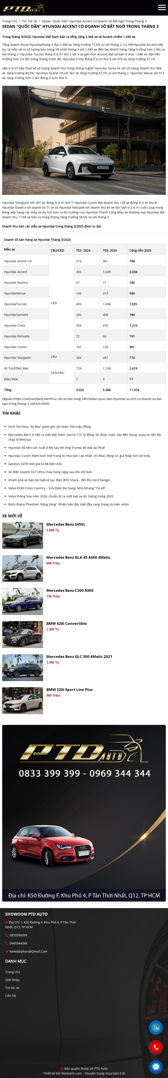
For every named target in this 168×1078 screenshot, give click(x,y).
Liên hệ (10, 995)
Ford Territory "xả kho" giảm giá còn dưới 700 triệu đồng (49, 427)
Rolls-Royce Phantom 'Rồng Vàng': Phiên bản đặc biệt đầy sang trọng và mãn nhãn (68, 504)
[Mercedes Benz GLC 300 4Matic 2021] (22, 667)
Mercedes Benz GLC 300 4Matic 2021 (79, 656)
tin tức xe (29, 21)
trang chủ (10, 21)
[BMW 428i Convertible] (22, 634)
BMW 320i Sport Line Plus (69, 689)
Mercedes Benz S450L (66, 524)
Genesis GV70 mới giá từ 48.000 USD (34, 464)
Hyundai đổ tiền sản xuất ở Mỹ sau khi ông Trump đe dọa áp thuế (56, 448)
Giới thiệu (12, 980)
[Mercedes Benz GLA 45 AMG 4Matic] (22, 568)
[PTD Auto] (24, 7)
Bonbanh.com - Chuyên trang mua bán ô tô (93, 1073)
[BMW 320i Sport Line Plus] (22, 700)
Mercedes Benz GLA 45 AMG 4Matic (78, 557)
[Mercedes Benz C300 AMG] (22, 601)
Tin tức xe (12, 988)
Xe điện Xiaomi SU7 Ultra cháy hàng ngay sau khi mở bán (50, 472)
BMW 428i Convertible (66, 623)
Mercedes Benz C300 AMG (69, 590)
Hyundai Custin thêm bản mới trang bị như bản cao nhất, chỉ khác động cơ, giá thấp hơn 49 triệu (79, 456)
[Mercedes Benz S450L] (22, 535)
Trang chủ (12, 972)
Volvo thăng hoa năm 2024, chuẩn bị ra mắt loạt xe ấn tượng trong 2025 (60, 496)
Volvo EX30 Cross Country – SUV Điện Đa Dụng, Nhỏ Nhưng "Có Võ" (57, 488)
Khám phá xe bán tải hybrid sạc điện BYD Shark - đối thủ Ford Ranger (59, 480)
